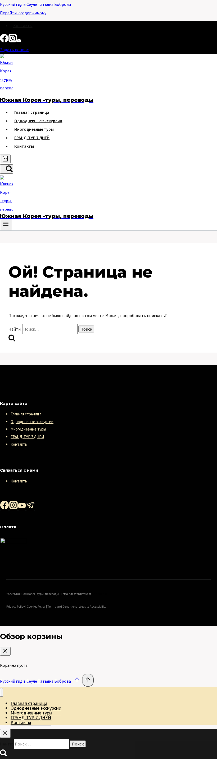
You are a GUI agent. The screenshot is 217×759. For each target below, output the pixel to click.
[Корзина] (5, 159)
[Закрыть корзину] (5, 651)
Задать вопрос (14, 49)
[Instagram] (12, 40)
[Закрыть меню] (1, 692)
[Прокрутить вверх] (77, 680)
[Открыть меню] (6, 224)
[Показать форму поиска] (6, 169)
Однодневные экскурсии (38, 120)
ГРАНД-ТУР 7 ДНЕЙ (31, 137)
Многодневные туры (34, 129)
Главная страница (31, 112)
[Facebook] (4, 40)
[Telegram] (30, 507)
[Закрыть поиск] (5, 733)
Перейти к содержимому (23, 12)
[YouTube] (22, 507)
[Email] (19, 40)
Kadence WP (100, 594)
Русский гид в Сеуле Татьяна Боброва (35, 4)
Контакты (23, 25)
